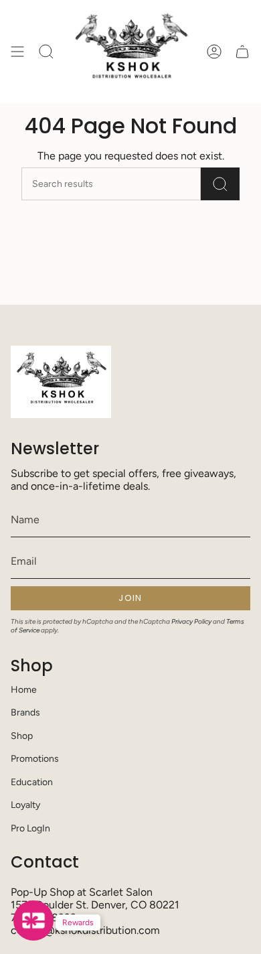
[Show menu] (17, 51)
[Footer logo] (61, 382)
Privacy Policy (191, 621)
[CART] (242, 51)
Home (24, 689)
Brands (25, 712)
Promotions (35, 758)
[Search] (220, 183)
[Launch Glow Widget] (33, 920)
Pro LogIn (30, 828)
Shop (22, 736)
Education (32, 782)
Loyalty (25, 805)
